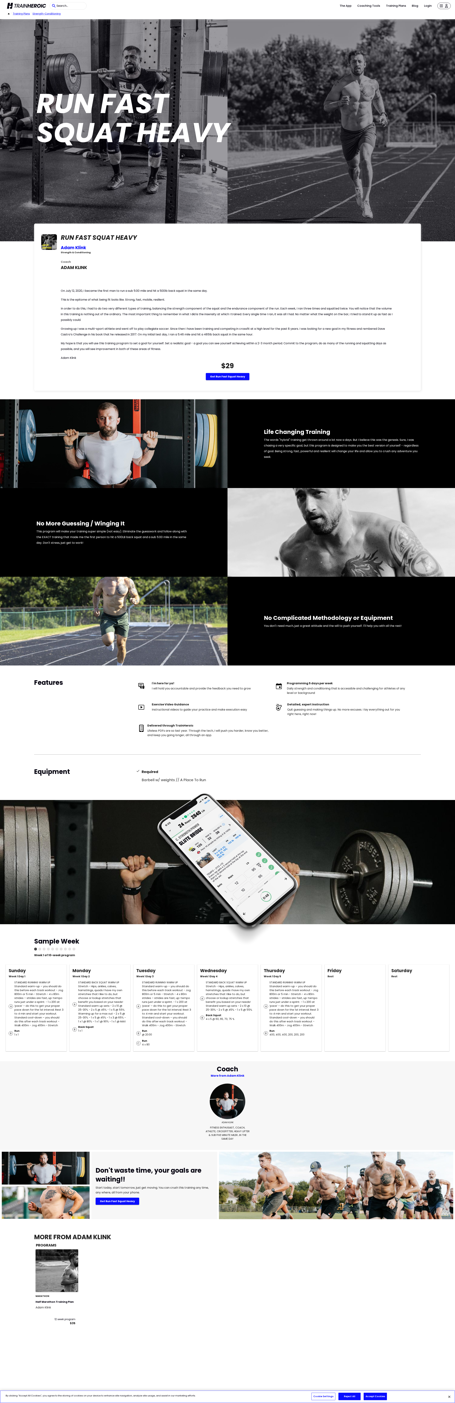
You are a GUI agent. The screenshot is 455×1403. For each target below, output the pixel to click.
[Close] (449, 1397)
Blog (415, 6)
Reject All (349, 1396)
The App (346, 6)
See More (66, 1285)
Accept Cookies (375, 1396)
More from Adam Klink (227, 1076)
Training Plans (396, 6)
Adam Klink (73, 248)
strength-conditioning (47, 13)
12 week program (65, 1319)
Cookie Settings (323, 1396)
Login (428, 6)
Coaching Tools (368, 6)
